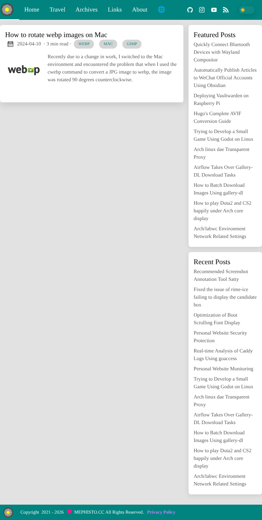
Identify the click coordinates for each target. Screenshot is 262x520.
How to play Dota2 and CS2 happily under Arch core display (222, 211)
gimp (132, 44)
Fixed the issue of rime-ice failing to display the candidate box (225, 297)
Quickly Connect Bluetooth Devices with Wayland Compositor (222, 52)
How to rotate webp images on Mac (56, 35)
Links (115, 9)
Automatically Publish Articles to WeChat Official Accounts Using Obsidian (225, 77)
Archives (86, 9)
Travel (57, 9)
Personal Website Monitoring (223, 369)
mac (108, 44)
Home (31, 9)
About (139, 9)
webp (84, 44)
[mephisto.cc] (9, 10)
